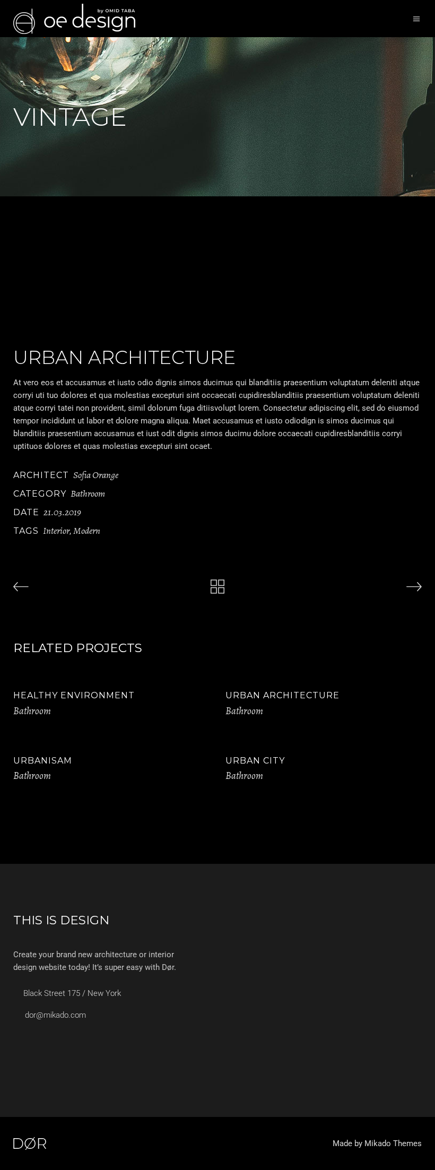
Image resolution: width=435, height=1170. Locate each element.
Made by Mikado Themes (377, 1143)
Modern (86, 530)
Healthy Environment (74, 695)
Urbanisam (42, 761)
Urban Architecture (282, 695)
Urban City (255, 761)
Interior (56, 530)
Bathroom (88, 493)
